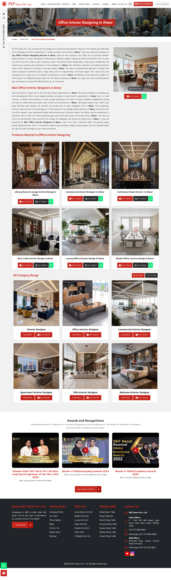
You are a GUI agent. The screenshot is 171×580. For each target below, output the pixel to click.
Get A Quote (27, 201)
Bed (74, 4)
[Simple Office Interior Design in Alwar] (135, 232)
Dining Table (84, 4)
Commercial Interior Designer (134, 329)
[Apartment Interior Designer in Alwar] (36, 366)
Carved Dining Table (108, 536)
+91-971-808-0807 (137, 529)
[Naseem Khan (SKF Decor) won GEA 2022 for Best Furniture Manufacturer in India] (135, 450)
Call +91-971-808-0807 (3, 35)
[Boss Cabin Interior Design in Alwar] (35, 232)
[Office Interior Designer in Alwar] (85, 303)
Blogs (114, 4)
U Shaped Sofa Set (82, 536)
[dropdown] (70, 4)
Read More (27, 334)
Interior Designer (36, 329)
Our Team (53, 516)
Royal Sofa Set (80, 524)
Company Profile (53, 4)
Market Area (54, 532)
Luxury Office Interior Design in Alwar (85, 258)
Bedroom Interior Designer (134, 392)
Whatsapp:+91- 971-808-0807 (143, 534)
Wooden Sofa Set (81, 528)
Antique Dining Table (108, 524)
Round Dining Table (107, 520)
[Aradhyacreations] (130, 4)
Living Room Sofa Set (83, 512)
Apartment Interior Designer (36, 392)
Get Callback (42, 201)
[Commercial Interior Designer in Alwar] (85, 165)
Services (96, 4)
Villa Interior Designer (85, 392)
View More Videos (85, 489)
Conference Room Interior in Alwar (135, 191)
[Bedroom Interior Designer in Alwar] (134, 366)
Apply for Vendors (143, 3)
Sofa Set (65, 4)
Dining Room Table (107, 512)
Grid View (139, 275)
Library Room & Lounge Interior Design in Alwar (35, 193)
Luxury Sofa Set (81, 520)
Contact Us (122, 4)
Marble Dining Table (108, 532)
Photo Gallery (55, 520)
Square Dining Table (108, 528)
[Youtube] (4, 14)
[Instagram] (4, 18)
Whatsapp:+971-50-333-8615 (142, 547)
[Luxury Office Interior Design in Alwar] (85, 232)
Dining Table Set (106, 516)
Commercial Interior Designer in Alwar (85, 191)
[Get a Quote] (4, 573)
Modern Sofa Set (81, 516)
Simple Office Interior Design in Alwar (135, 258)
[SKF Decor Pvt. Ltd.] (14, 4)
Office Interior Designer (85, 329)
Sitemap (52, 536)
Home (43, 4)
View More (21, 524)
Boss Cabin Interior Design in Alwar (35, 258)
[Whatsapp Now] (144, 96)
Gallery (105, 4)
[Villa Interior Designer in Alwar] (85, 366)
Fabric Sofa (79, 532)
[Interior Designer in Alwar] (36, 303)
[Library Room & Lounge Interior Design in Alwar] (35, 165)
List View (152, 275)
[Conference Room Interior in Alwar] (135, 165)
